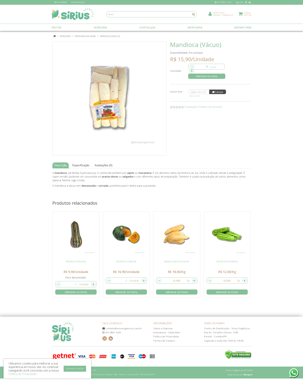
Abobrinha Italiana (227, 261)
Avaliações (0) (103, 165)
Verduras (65, 36)
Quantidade (175, 70)
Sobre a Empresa (163, 328)
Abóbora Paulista (76, 261)
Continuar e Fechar (75, 368)
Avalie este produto (211, 106)
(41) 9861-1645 (113, 332)
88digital (248, 374)
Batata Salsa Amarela (176, 261)
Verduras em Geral (85, 36)
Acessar (216, 14)
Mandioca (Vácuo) (110, 36)
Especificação (80, 165)
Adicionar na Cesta (206, 76)
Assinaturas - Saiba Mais (166, 332)
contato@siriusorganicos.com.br (123, 328)
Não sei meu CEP (194, 96)
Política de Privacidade (166, 336)
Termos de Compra (164, 340)
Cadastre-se (227, 14)
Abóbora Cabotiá (126, 261)
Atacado (78, 2)
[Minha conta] (210, 13)
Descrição (60, 165)
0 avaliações (191, 106)
